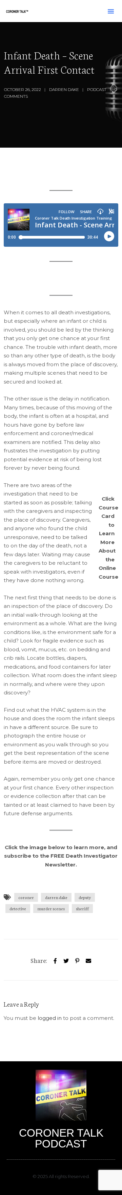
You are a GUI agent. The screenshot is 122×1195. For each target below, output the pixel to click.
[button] (111, 11)
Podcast (96, 89)
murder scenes (51, 908)
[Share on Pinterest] (77, 960)
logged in (50, 1018)
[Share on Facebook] (55, 960)
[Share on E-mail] (88, 960)
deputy (85, 897)
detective (17, 908)
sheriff (82, 908)
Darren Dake (64, 89)
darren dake (56, 897)
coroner (26, 897)
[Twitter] (66, 960)
